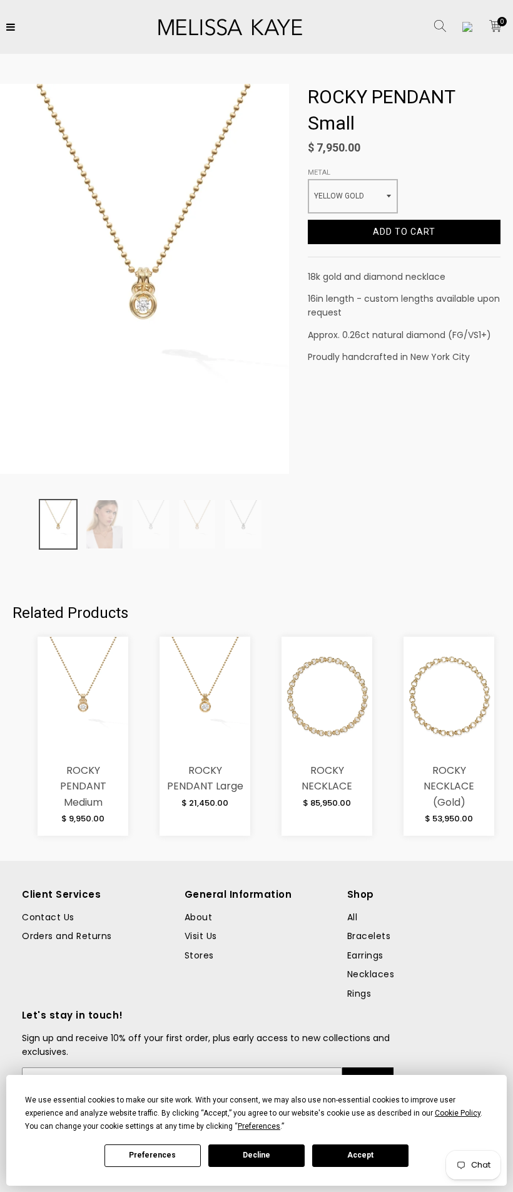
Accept (360, 1155)
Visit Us (201, 936)
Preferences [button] (259, 1126)
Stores (199, 955)
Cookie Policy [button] (457, 1113)
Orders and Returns (67, 936)
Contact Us (48, 917)
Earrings (365, 955)
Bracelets (368, 936)
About (198, 917)
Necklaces (370, 974)
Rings (359, 993)
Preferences (152, 1155)
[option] (58, 524)
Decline (256, 1155)
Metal (319, 172)
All (352, 917)
